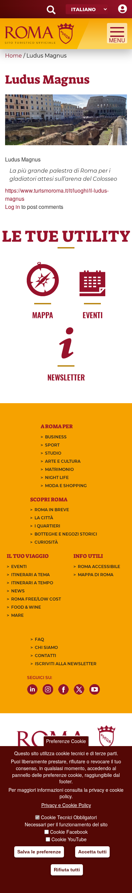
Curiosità (46, 542)
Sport (52, 445)
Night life (57, 477)
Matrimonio (59, 469)
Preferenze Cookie (66, 741)
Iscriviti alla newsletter (65, 663)
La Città (44, 517)
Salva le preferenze (39, 851)
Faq (39, 639)
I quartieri (47, 525)
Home (13, 55)
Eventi (19, 566)
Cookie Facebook (69, 831)
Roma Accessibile (99, 566)
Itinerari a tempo (32, 582)
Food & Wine (26, 607)
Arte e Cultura (63, 461)
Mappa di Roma (95, 574)
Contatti (45, 655)
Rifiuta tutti (67, 869)
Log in (12, 207)
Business (56, 436)
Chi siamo (46, 647)
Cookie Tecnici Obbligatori (69, 817)
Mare (17, 615)
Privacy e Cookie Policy (66, 805)
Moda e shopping (66, 485)
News (18, 590)
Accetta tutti (92, 851)
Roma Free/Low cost (36, 599)
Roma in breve (52, 509)
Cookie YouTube (69, 839)
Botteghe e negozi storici (66, 534)
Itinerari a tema (30, 574)
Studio (53, 453)
